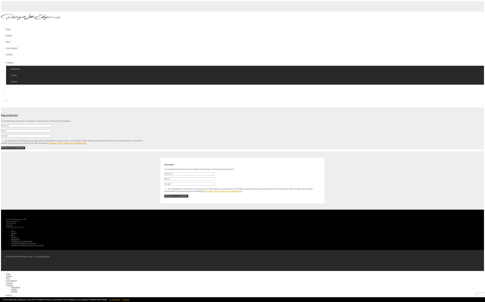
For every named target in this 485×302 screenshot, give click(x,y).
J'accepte (126, 300)
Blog (8, 42)
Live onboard (12, 48)
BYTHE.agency (44, 257)
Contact (9, 54)
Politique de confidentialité (21, 241)
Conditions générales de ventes (23, 243)
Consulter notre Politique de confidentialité (67, 143)
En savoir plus (114, 300)
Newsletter (15, 239)
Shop (8, 29)
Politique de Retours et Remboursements (27, 245)
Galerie (9, 35)
